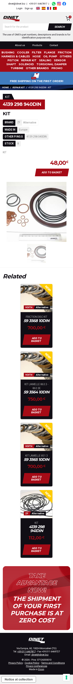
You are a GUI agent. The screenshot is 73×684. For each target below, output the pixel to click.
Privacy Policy (15, 663)
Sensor (60, 60)
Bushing (7, 52)
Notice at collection (19, 679)
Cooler (23, 52)
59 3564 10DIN (36, 392)
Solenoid (26, 64)
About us (20, 45)
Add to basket (52, 172)
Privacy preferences (36, 666)
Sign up (29, 8)
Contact (54, 45)
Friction (65, 52)
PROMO (57, 68)
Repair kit (28, 60)
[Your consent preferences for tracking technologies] (66, 677)
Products (37, 45)
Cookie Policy (32, 663)
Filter (36, 52)
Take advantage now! (36, 583)
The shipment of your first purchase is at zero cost (36, 609)
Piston (13, 60)
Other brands (37, 68)
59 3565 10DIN (36, 460)
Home (5, 87)
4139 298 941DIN (36, 529)
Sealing (45, 60)
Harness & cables (15, 56)
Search (59, 26)
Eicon (41, 669)
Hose (37, 56)
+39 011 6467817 (38, 3)
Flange (49, 52)
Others (66, 56)
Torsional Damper (51, 64)
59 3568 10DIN (36, 321)
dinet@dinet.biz (16, 3)
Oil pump (50, 56)
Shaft (11, 64)
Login (19, 8)
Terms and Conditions (53, 663)
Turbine (17, 68)
